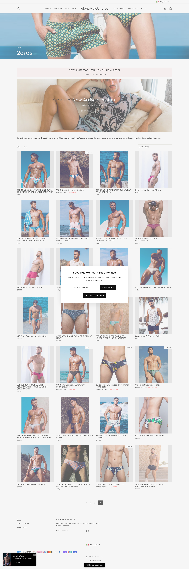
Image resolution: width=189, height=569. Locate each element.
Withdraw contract (95, 565)
